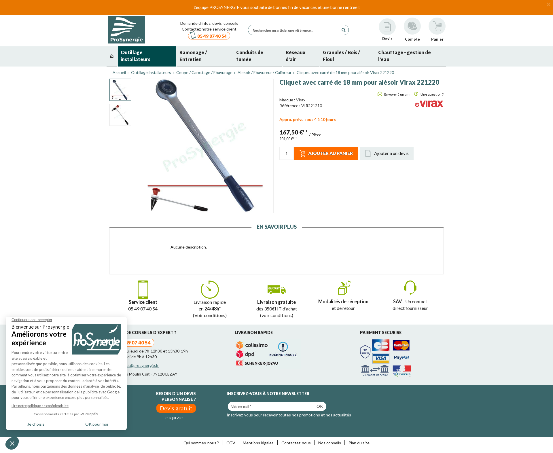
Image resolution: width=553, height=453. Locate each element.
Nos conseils (329, 442)
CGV (230, 442)
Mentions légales (258, 442)
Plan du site (359, 442)
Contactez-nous (296, 442)
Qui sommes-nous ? (201, 442)
